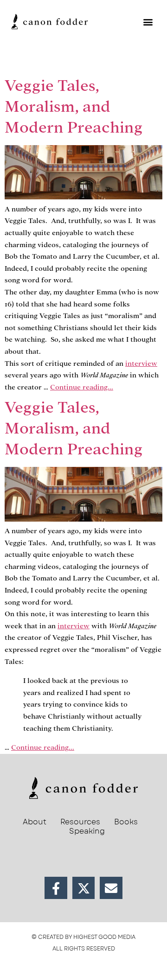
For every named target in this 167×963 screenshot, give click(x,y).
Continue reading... (81, 387)
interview (141, 363)
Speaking (87, 831)
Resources (80, 822)
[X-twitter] (83, 888)
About (34, 822)
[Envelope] (111, 888)
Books (126, 822)
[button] (147, 21)
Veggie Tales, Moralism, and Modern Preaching (74, 106)
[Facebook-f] (56, 888)
